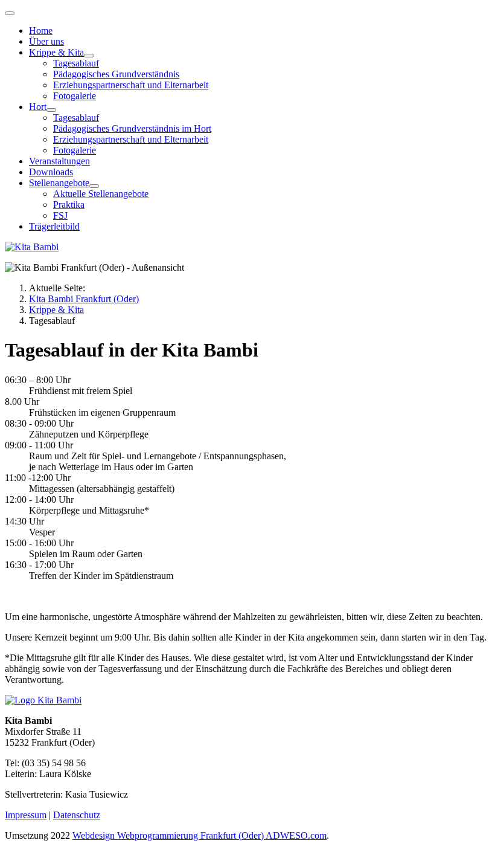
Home (41, 30)
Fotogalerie (74, 96)
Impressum (25, 815)
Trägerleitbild (54, 226)
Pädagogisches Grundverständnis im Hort (132, 128)
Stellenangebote (59, 183)
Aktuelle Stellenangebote (100, 194)
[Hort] (51, 110)
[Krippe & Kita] (89, 55)
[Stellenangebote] (94, 186)
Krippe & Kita (56, 52)
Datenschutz (76, 815)
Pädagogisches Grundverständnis (116, 74)
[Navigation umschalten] (9, 13)
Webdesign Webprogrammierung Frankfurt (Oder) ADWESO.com (199, 835)
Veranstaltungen (59, 161)
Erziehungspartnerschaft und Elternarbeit (130, 85)
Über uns (46, 41)
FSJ (60, 215)
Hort (37, 107)
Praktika (69, 204)
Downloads (51, 172)
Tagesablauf (76, 63)
